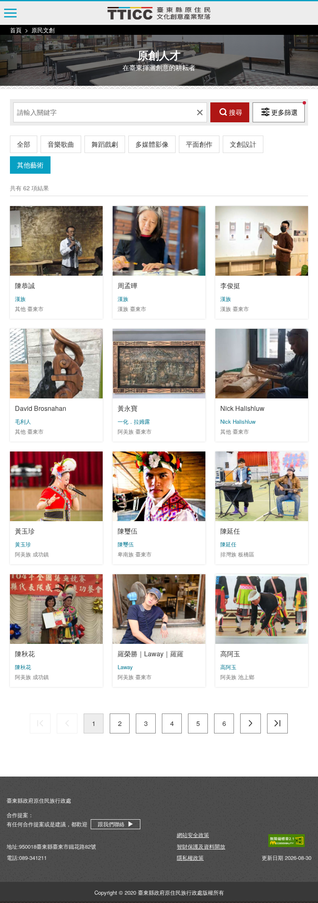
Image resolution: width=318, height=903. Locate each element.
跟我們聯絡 (111, 824)
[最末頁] (277, 723)
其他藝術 (30, 165)
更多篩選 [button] (284, 112)
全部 (23, 144)
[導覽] (10, 12)
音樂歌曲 (61, 144)
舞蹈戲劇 (105, 144)
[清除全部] (199, 112)
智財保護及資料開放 (201, 846)
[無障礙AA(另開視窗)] (286, 840)
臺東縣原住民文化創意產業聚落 (159, 13)
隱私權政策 (190, 858)
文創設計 (243, 144)
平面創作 (199, 144)
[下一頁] (250, 723)
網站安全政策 (193, 835)
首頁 (16, 30)
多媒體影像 (152, 144)
